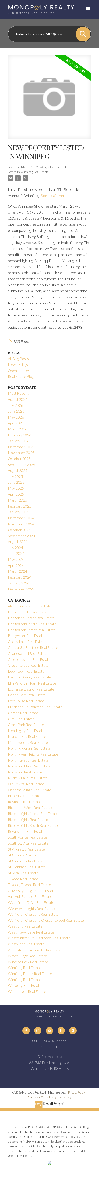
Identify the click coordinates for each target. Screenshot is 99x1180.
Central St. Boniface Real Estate (33, 647)
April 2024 (16, 565)
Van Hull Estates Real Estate (30, 896)
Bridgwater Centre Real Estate (32, 624)
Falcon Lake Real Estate (27, 695)
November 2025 (21, 452)
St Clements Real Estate (27, 861)
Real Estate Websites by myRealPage (49, 1097)
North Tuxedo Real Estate (28, 760)
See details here (54, 195)
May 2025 (16, 488)
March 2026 (17, 429)
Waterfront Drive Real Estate (31, 902)
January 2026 (18, 441)
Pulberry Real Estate (24, 795)
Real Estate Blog (21, 376)
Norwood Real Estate (25, 772)
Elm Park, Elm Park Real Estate (32, 683)
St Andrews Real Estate (26, 849)
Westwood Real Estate (26, 944)
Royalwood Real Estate (26, 831)
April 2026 (16, 423)
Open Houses (19, 370)
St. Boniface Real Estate (27, 866)
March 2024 (17, 571)
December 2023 (21, 589)
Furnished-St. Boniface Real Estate (35, 706)
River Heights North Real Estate (33, 813)
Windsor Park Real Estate (28, 961)
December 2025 (21, 447)
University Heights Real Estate (31, 890)
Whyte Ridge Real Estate (27, 955)
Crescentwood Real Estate (29, 659)
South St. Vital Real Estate (28, 843)
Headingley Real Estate (26, 730)
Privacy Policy (76, 1092)
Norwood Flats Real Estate (29, 766)
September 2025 (21, 464)
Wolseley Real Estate (24, 985)
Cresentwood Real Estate (28, 665)
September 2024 (21, 535)
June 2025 (16, 482)
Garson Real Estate (23, 712)
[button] (26, 1030)
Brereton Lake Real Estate (29, 612)
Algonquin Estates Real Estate (31, 606)
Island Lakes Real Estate (27, 736)
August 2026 (17, 399)
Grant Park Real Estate (26, 724)
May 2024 (16, 559)
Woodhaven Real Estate (27, 991)
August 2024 (17, 541)
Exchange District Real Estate (31, 689)
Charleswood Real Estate (28, 653)
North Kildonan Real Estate (29, 748)
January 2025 (18, 512)
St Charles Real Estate (25, 855)
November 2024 (21, 524)
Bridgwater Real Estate (26, 635)
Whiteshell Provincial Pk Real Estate (36, 950)
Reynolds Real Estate (24, 801)
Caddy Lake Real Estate (27, 641)
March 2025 (17, 500)
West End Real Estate (25, 926)
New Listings (18, 364)
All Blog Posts (18, 358)
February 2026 (19, 435)
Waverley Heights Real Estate (31, 908)
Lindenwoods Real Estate (28, 742)
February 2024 (19, 577)
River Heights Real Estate (28, 819)
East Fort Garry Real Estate (29, 677)
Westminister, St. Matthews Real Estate (39, 938)
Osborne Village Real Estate (29, 790)
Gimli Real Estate (21, 718)
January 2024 (18, 583)
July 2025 (15, 476)
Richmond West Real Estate (30, 807)
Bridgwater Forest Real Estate (32, 630)
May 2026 (16, 417)
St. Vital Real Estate (23, 873)
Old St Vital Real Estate (26, 784)
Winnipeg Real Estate (34, 172)
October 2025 (19, 458)
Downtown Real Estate (26, 671)
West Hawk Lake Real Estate (31, 932)
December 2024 (21, 518)
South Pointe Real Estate (27, 837)
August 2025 (17, 470)
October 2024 (19, 529)
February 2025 (19, 506)
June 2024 (16, 553)
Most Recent (18, 393)
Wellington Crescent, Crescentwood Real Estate (46, 920)
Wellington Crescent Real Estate (33, 914)
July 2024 (15, 547)
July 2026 (15, 405)
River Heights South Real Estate (33, 825)
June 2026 (16, 411)
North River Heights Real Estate (33, 754)
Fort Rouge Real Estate (26, 701)
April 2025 (16, 494)
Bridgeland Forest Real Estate (31, 617)
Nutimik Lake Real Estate (28, 778)
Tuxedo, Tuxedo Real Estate (29, 884)
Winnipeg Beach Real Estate (30, 973)
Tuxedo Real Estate (23, 879)
